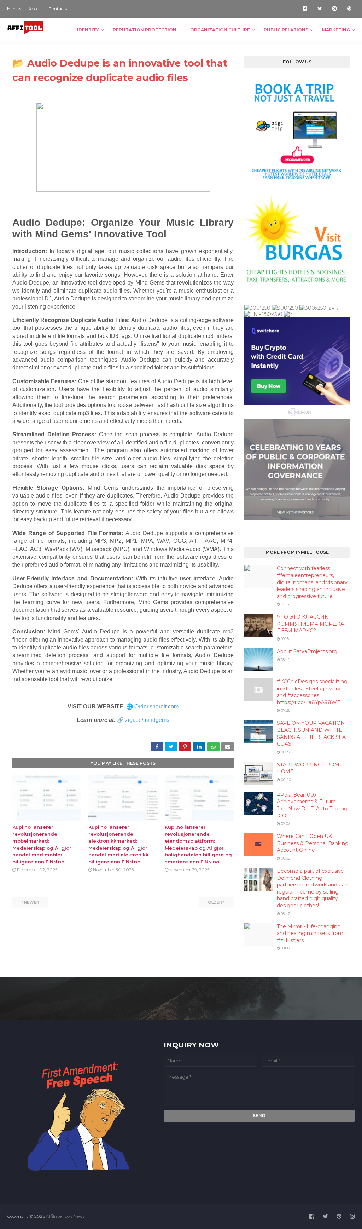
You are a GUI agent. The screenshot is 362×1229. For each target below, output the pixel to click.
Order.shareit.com (156, 706)
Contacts (57, 8)
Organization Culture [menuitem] (220, 30)
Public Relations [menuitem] (286, 30)
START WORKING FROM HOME (308, 768)
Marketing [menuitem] (336, 30)
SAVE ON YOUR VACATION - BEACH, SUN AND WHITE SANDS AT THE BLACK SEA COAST (312, 733)
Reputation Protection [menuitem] (144, 30)
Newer (31, 902)
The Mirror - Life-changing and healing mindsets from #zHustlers (310, 933)
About (34, 8)
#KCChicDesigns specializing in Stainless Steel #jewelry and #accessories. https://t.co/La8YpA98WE (312, 692)
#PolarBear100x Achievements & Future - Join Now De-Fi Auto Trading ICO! (312, 805)
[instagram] (334, 8)
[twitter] (319, 8)
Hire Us (14, 8)
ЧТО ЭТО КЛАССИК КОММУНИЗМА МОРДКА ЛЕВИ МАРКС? (310, 624)
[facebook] (304, 8)
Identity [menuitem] (88, 30)
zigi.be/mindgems (147, 720)
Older (215, 902)
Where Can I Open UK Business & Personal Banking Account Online (313, 843)
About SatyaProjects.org (307, 651)
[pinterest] (349, 8)
